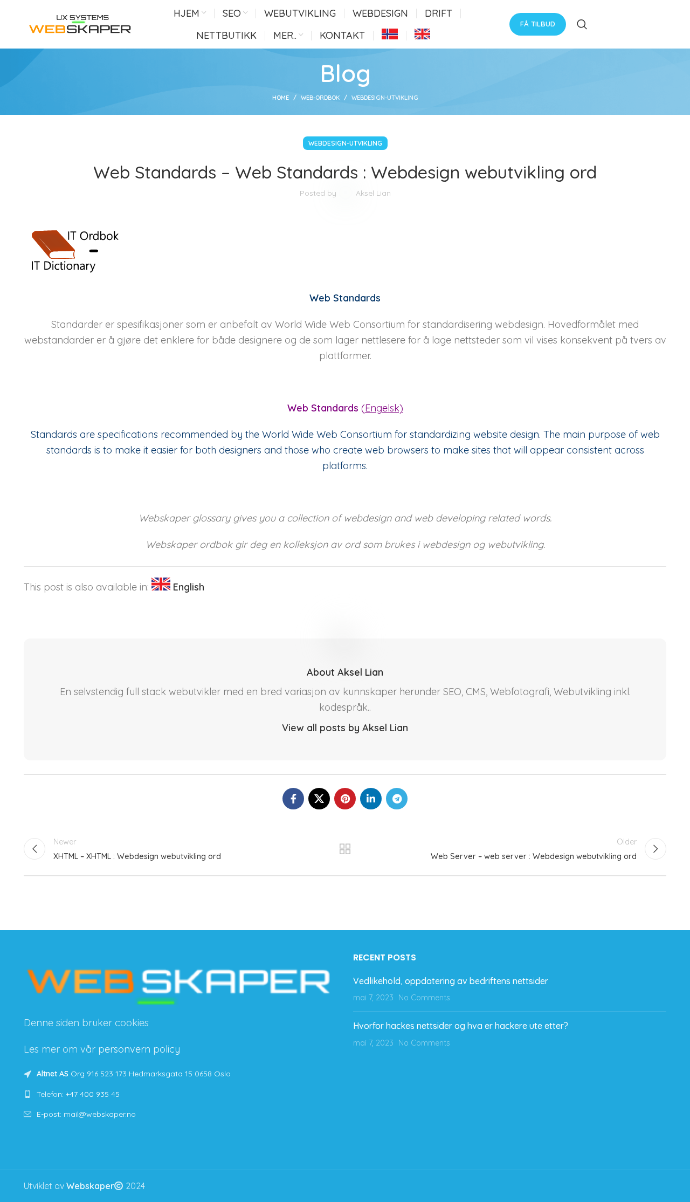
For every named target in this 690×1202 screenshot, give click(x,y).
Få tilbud (537, 23)
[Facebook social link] (293, 798)
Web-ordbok (320, 97)
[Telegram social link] (397, 798)
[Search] (582, 24)
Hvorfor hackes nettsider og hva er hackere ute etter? (460, 1025)
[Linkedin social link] (371, 798)
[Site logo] (80, 23)
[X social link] (319, 798)
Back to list (345, 849)
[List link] (180, 1094)
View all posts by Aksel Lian (345, 728)
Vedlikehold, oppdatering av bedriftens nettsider (450, 981)
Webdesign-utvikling (384, 97)
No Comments (424, 997)
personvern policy (139, 1049)
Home (280, 97)
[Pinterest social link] (345, 798)
